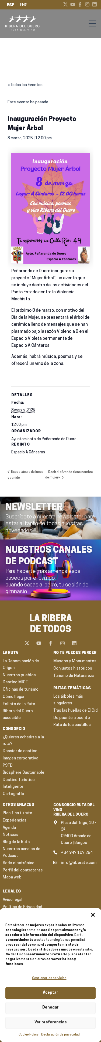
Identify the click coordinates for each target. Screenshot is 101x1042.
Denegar (50, 1008)
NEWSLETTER (33, 507)
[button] (93, 915)
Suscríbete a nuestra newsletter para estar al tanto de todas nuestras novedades (50, 523)
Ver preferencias (50, 1022)
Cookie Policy (29, 1034)
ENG (23, 5)
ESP (11, 5)
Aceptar (50, 993)
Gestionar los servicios (49, 978)
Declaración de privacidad (60, 1034)
